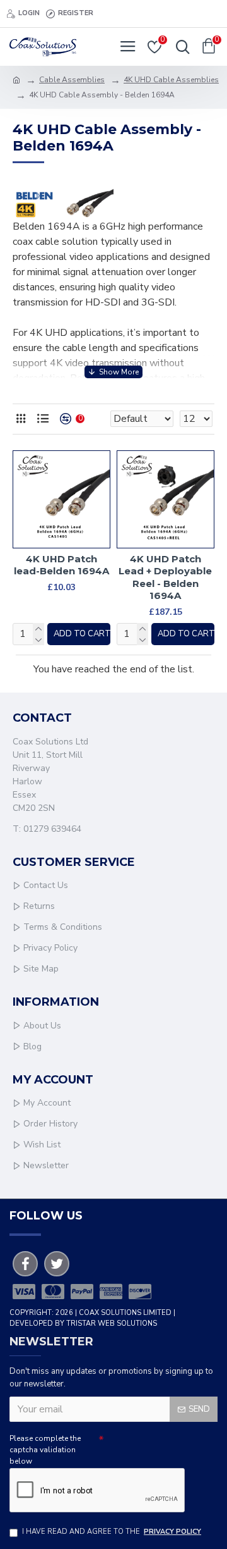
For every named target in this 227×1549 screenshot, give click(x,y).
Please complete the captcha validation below (45, 1449)
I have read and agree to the (111, 1531)
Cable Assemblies (72, 80)
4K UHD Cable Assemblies (171, 80)
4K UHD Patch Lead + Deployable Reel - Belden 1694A (165, 577)
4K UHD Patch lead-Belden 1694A (61, 565)
